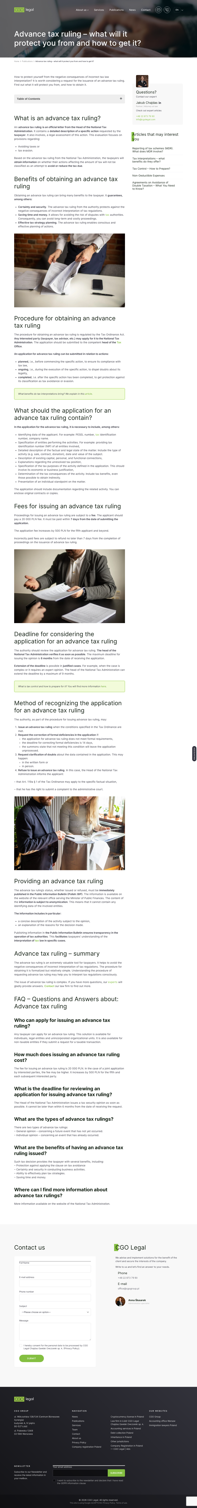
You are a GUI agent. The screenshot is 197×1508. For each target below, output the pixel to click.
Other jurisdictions (120, 1441)
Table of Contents (28, 98)
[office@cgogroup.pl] (149, 1301)
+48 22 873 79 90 (145, 116)
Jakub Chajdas (146, 103)
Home (16, 61)
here (103, 686)
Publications (116, 9)
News (132, 9)
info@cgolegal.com (145, 119)
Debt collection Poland (122, 1432)
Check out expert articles (148, 110)
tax (107, 214)
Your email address (62, 1467)
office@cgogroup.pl (128, 1288)
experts (112, 982)
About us (81, 9)
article (88, 393)
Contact (146, 9)
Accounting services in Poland (126, 1428)
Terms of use (121, 1503)
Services (99, 9)
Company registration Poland (86, 1446)
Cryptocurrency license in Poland (127, 1416)
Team (75, 1429)
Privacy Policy (71, 1348)
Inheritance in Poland (121, 1437)
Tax (119, 342)
